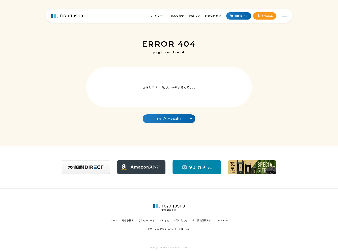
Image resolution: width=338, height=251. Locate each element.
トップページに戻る (169, 118)
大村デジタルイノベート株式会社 (173, 229)
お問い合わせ (213, 15)
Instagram (222, 220)
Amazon (267, 16)
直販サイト (241, 16)
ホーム (113, 220)
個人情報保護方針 (201, 220)
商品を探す (177, 15)
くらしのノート (156, 15)
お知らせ (194, 15)
